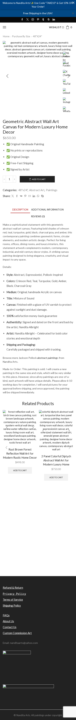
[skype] (42, 196)
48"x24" (37, 36)
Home (6, 36)
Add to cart (39, 179)
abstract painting (47, 357)
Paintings (51, 190)
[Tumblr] (43, 19)
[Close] (73, 2)
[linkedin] (34, 196)
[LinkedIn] (54, 19)
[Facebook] (22, 19)
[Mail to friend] (29, 196)
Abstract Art (36, 190)
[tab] (20, 209)
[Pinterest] (38, 19)
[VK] (21, 196)
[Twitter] (27, 19)
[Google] (48, 19)
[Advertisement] (38, 535)
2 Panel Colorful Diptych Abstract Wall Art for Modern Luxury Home (56, 460)
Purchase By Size (21, 36)
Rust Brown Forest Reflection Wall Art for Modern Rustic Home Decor (20, 453)
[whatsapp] (38, 196)
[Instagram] (33, 19)
